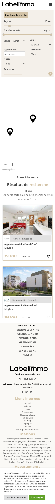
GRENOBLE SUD (27, 338)
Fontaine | (42, 441)
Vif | (50, 447)
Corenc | (48, 453)
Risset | (26, 447)
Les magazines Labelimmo (27, 429)
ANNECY (27, 355)
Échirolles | (33, 441)
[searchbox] (15, 54)
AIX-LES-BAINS (27, 350)
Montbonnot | (44, 456)
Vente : (7, 40)
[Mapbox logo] (8, 169)
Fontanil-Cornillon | (12, 456)
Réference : (10, 69)
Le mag (27, 420)
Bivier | (7, 459)
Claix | (49, 441)
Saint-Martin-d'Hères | (25, 438)
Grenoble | (10, 438)
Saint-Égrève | (28, 453)
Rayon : (8, 21)
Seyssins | (23, 441)
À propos (28, 423)
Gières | (46, 438)
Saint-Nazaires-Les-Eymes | (32, 459)
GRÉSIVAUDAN (27, 342)
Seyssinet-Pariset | (11, 441)
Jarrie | (37, 444)
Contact (27, 426)
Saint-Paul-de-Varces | (13, 447)
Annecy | (31, 462)
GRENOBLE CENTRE (27, 329)
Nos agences (27, 412)
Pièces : (7, 58)
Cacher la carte (16, 15)
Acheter (27, 406)
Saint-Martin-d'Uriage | (31, 450)
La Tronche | (46, 450)
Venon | (6, 450)
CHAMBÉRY (27, 346)
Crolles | (13, 462)
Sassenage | (39, 453)
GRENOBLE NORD (27, 334)
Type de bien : (11, 49)
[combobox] (14, 53)
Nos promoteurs (27, 415)
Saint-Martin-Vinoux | (12, 453)
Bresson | (44, 444)
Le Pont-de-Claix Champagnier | (20, 444)
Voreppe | (25, 456)
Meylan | (34, 456)
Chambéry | (22, 462)
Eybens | (39, 438)
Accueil (27, 403)
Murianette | (15, 450)
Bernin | (47, 459)
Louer (27, 409)
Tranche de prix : (12, 30)
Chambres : (36, 49)
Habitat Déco (27, 417)
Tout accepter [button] (37, 497)
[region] (27, 124)
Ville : (32, 39)
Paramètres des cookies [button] (15, 497)
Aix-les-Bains (40, 462)
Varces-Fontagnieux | (38, 447)
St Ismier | (15, 459)
